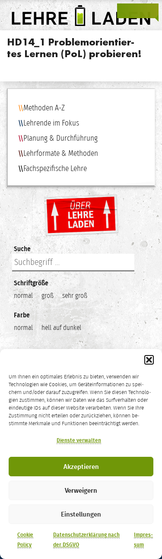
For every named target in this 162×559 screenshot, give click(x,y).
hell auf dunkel (61, 327)
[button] (149, 359)
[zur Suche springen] (138, 11)
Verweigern (81, 490)
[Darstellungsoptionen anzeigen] (125, 11)
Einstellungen (81, 514)
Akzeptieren (81, 467)
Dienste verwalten (79, 440)
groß (47, 295)
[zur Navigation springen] (151, 11)
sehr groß (74, 295)
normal (23, 295)
